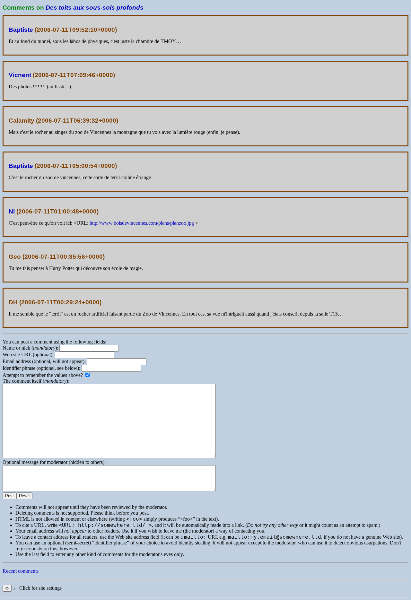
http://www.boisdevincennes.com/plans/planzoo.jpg (142, 223)
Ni (12, 211)
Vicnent (20, 75)
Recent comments (21, 571)
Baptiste (21, 29)
